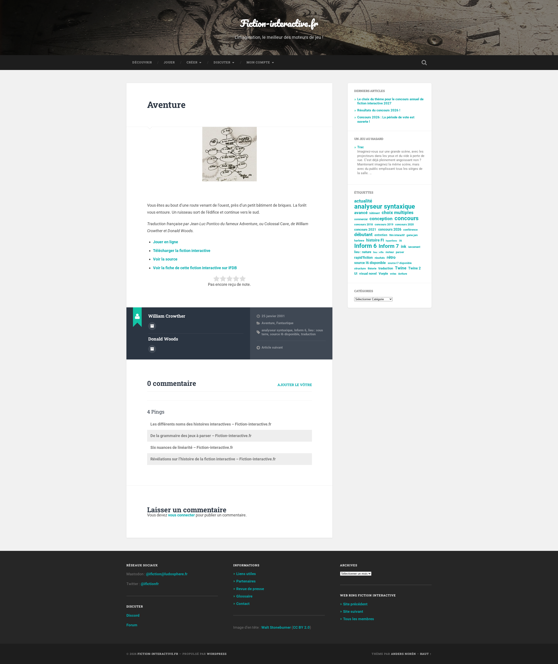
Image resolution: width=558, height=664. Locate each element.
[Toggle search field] (424, 62)
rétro (391, 257)
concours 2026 (389, 229)
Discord (133, 615)
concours (406, 218)
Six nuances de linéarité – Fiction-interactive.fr (191, 447)
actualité (363, 201)
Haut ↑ (426, 653)
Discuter (222, 62)
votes (393, 273)
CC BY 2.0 (301, 627)
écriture (402, 273)
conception (381, 218)
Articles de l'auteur (152, 326)
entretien (380, 235)
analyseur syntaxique (277, 330)
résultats (380, 257)
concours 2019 (384, 224)
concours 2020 (404, 224)
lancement (414, 247)
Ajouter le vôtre (294, 384)
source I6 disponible (284, 334)
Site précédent (355, 604)
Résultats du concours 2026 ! (378, 110)
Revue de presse (250, 589)
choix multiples (397, 212)
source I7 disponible (400, 263)
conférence (410, 229)
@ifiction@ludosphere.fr (166, 574)
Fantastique (284, 323)
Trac (360, 147)
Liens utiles (246, 574)
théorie (372, 268)
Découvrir (142, 62)
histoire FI (375, 240)
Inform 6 (300, 330)
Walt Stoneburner (276, 627)
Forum (131, 625)
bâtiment (374, 213)
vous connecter (181, 515)
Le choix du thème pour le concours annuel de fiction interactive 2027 (390, 101)
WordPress (217, 653)
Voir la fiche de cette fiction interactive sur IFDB (195, 268)
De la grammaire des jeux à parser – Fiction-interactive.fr (201, 435)
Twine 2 (414, 268)
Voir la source (165, 259)
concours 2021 (365, 230)
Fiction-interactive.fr (279, 23)
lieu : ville (378, 252)
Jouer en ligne (165, 242)
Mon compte (258, 62)
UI (355, 274)
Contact (243, 603)
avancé (360, 212)
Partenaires (246, 581)
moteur (390, 252)
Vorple (383, 274)
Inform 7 (389, 246)
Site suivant (353, 611)
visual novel (368, 274)
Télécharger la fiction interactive (181, 250)
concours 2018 (363, 224)
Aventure (166, 104)
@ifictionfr (150, 584)
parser (400, 252)
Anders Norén (403, 653)
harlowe (359, 240)
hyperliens (391, 240)
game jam (412, 235)
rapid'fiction (363, 258)
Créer (192, 62)
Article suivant (272, 347)
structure (360, 268)
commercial (360, 219)
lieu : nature (362, 252)
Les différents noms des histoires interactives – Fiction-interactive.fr (210, 424)
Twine (400, 268)
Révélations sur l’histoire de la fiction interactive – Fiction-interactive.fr (213, 459)
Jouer (169, 62)
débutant (363, 234)
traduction (308, 334)
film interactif (397, 235)
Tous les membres (358, 619)
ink (403, 246)
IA (400, 240)
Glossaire (244, 596)
